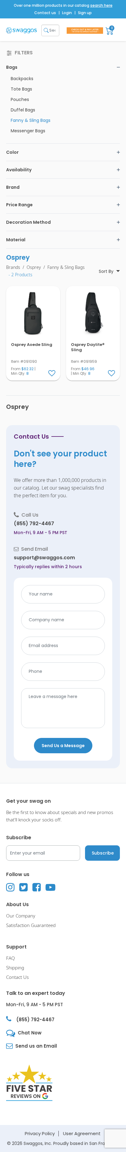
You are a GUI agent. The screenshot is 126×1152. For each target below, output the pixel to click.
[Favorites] (52, 374)
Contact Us (17, 977)
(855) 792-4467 (34, 523)
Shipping (15, 967)
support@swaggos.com (44, 557)
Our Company (20, 916)
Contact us (45, 12)
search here (101, 5)
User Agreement (82, 1133)
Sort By (107, 271)
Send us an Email (36, 1046)
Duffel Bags (23, 110)
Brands (13, 267)
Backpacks (22, 79)
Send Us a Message (63, 746)
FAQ (10, 958)
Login (67, 12)
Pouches (20, 99)
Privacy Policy (40, 1133)
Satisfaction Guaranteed (31, 925)
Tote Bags (21, 89)
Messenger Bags (28, 131)
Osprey (34, 267)
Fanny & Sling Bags (30, 120)
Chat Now (30, 1033)
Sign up (85, 12)
